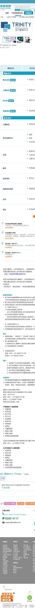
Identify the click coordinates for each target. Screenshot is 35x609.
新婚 (13, 607)
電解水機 (26, 557)
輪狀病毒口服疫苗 (17, 557)
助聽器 (15, 572)
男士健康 (5, 553)
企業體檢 (5, 573)
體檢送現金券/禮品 (26, 10)
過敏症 (4, 559)
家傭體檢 (5, 564)
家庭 (26, 607)
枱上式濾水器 (27, 546)
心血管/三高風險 (9, 503)
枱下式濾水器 (27, 548)
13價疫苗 (15, 550)
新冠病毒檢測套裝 (7, 551)
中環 (2, 478)
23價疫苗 (15, 548)
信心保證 (21, 503)
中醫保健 (5, 570)
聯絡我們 (31, 605)
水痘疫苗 (15, 556)
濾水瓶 (25, 553)
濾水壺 (25, 551)
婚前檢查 (5, 556)
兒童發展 (5, 571)
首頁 (7, 13)
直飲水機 (26, 545)
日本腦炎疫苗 (16, 559)
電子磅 (15, 571)
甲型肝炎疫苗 (16, 551)
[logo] (5, 10)
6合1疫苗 (15, 554)
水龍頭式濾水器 (27, 550)
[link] (7, 589)
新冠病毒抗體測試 (7, 550)
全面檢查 (5, 545)
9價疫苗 (15, 546)
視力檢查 (5, 567)
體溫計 (15, 569)
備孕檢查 (5, 557)
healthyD (32, 607)
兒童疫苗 (15, 545)
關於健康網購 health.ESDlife (10, 605)
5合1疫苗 (15, 553)
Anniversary (19, 607)
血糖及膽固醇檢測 (17, 567)
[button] (31, 39)
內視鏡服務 (5, 561)
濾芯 (25, 556)
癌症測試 (5, 562)
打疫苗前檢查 (6, 548)
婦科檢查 (5, 546)
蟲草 (34, 550)
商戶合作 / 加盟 (23, 605)
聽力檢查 (5, 568)
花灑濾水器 (26, 554)
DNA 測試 (5, 565)
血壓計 (15, 566)
